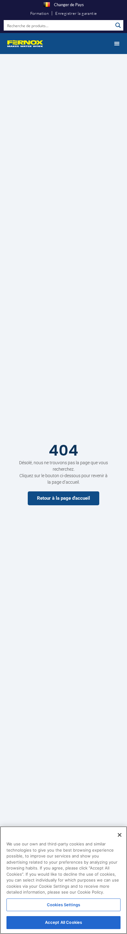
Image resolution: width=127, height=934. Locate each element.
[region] (63, 880)
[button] (117, 43)
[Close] (119, 835)
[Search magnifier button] (118, 25)
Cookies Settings (63, 904)
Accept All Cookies (63, 922)
